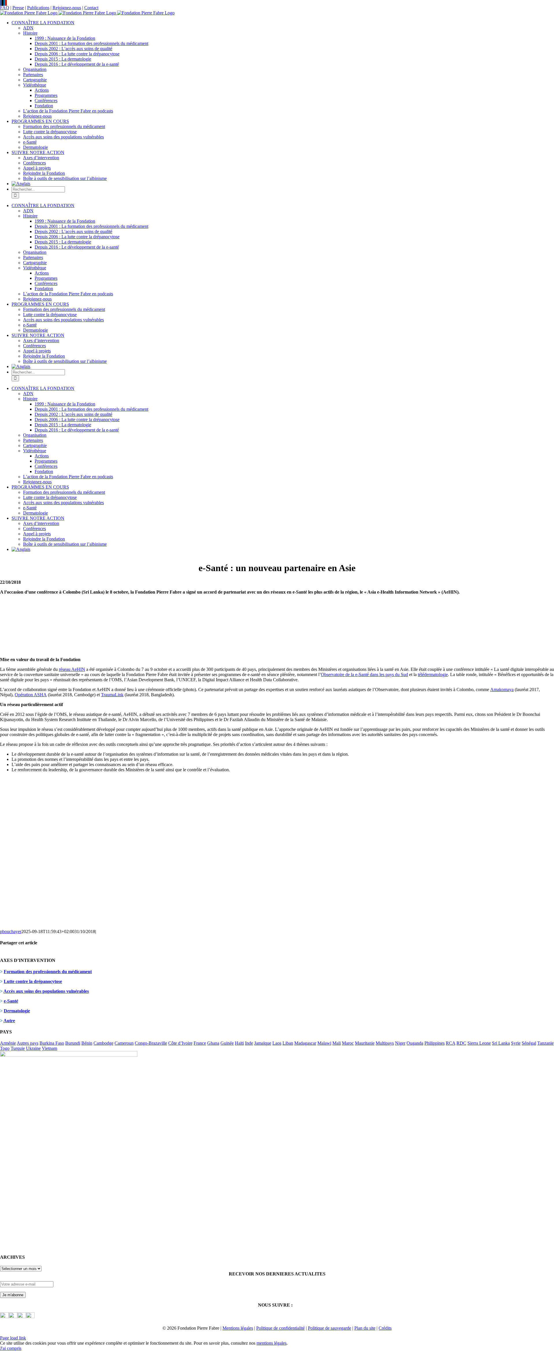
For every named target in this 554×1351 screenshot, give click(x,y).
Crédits (385, 1328)
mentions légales (272, 1343)
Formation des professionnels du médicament (48, 971)
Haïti (239, 1043)
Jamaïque (262, 1043)
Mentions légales (237, 1328)
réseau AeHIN (72, 669)
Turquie (18, 1048)
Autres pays (27, 1043)
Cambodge (103, 1043)
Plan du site (364, 1328)
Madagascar (305, 1043)
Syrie (516, 1043)
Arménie (8, 1043)
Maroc (348, 1043)
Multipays (385, 1043)
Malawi (324, 1043)
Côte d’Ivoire (180, 1043)
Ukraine (33, 1048)
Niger (400, 1043)
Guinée (227, 1043)
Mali (336, 1043)
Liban (287, 1043)
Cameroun (124, 1043)
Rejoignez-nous (67, 7)
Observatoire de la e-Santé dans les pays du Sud (364, 674)
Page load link (13, 1337)
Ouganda (415, 1043)
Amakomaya (502, 689)
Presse (18, 7)
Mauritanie (365, 1043)
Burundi (72, 1043)
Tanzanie (545, 1043)
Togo (5, 1048)
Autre (9, 1020)
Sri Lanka (501, 1043)
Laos (276, 1043)
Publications (38, 7)
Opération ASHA (31, 694)
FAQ (4, 7)
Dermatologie (17, 1010)
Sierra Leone (479, 1043)
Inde (249, 1043)
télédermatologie (433, 674)
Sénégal (529, 1043)
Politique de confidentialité (280, 1328)
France (200, 1043)
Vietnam (49, 1048)
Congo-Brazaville (151, 1043)
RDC (461, 1043)
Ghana (213, 1043)
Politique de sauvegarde (329, 1328)
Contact (91, 7)
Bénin (86, 1043)
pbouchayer (10, 931)
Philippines (434, 1043)
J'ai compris (10, 1348)
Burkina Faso (52, 1043)
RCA (450, 1043)
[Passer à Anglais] (21, 183)
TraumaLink (112, 694)
